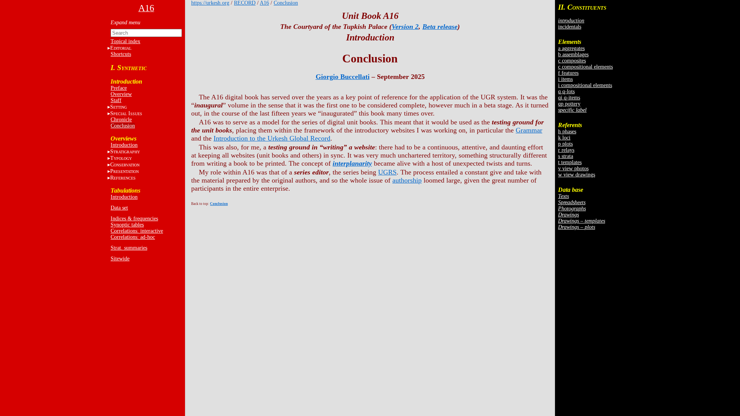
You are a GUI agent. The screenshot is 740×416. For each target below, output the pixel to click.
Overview (121, 94)
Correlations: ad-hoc (133, 237)
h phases (567, 131)
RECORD (245, 3)
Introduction (124, 145)
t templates (570, 162)
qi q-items (569, 98)
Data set (119, 208)
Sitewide (120, 259)
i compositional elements (585, 85)
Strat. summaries (129, 248)
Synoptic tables (127, 225)
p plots (565, 144)
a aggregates (571, 48)
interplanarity (352, 163)
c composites (572, 61)
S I (126, 113)
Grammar (529, 130)
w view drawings (576, 175)
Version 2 (405, 26)
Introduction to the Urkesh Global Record (272, 138)
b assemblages (573, 54)
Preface (119, 88)
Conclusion (123, 126)
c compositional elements (585, 67)
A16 (264, 3)
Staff (116, 100)
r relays (566, 150)
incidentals (569, 27)
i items (565, 79)
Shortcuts (121, 54)
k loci (564, 138)
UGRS (387, 172)
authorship (407, 180)
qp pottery (569, 104)
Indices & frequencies (134, 218)
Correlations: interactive (137, 231)
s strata (565, 156)
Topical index (125, 41)
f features (568, 73)
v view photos (573, 168)
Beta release (439, 26)
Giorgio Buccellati (343, 77)
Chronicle (121, 119)
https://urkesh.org (210, 3)
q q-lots (566, 91)
